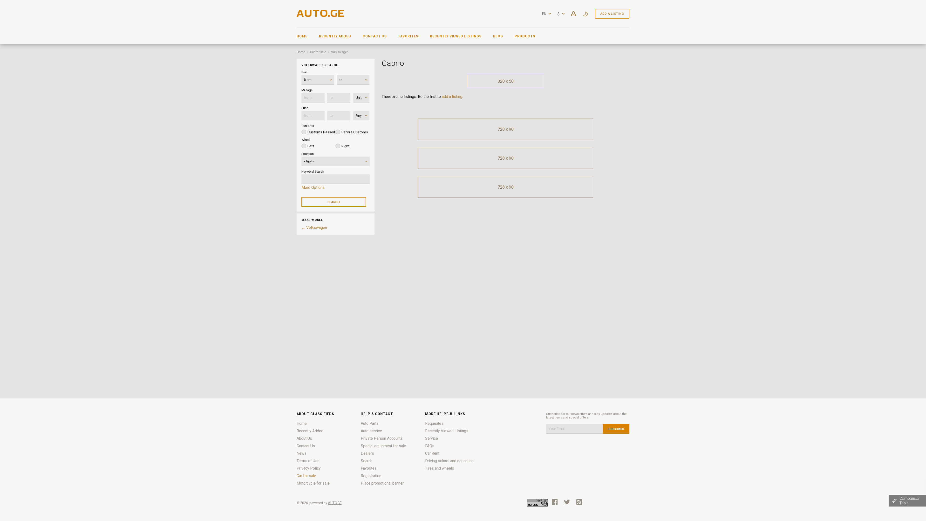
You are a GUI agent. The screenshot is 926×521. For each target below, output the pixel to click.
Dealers (367, 453)
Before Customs (354, 132)
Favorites (408, 36)
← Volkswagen (314, 227)
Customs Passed (321, 132)
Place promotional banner (382, 483)
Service (431, 438)
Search (366, 461)
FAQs (429, 446)
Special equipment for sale (383, 446)
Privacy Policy (309, 468)
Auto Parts (370, 423)
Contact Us (375, 36)
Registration (371, 475)
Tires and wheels (439, 468)
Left (310, 146)
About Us (304, 438)
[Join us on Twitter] (567, 502)
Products (525, 36)
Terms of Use (308, 461)
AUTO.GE (335, 503)
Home (302, 36)
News (301, 453)
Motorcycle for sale (313, 483)
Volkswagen (339, 52)
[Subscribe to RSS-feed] (580, 502)
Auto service (371, 431)
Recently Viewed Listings (456, 36)
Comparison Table (909, 500)
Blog (498, 36)
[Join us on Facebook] (555, 502)
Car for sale (318, 52)
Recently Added (335, 36)
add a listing (452, 96)
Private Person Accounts (382, 438)
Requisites (434, 423)
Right (345, 146)
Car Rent (432, 453)
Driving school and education (449, 461)
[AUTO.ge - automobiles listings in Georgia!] (321, 15)
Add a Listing (612, 13)
